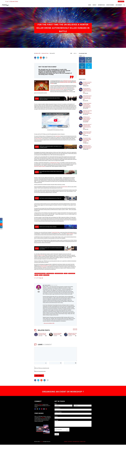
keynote (74, 82)
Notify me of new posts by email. (40, 371)
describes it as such (40, 255)
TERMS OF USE (82, 441)
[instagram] (37, 409)
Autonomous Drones (50, 273)
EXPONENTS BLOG (76, 441)
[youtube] (46, 409)
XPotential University (63, 82)
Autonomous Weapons (59, 273)
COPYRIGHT (70, 441)
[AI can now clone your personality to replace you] (36, 334)
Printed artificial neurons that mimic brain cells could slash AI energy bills (87, 97)
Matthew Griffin (37, 53)
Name (56, 403)
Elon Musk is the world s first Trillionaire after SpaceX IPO (87, 83)
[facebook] (35, 409)
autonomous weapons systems (39, 166)
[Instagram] (10, 1)
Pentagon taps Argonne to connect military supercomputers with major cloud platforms (87, 105)
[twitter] (44, 409)
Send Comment (39, 375)
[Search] (124, 5)
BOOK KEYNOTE (121, 1)
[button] (74, 329)
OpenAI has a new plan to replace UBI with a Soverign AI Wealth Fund (87, 112)
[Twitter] (8, 1)
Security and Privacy (44, 53)
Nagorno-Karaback (70, 233)
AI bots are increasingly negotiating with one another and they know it (57, 334)
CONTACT (65, 441)
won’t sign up (43, 266)
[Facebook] (5, 1)
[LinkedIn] (7, 1)
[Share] (14, 1)
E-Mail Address (58, 407)
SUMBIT (56, 434)
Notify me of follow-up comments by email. (41, 368)
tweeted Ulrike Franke (56, 232)
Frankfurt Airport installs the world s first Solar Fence (87, 133)
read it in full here (39, 138)
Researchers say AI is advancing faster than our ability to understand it (87, 147)
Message (57, 420)
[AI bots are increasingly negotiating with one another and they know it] (51, 334)
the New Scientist (64, 186)
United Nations (57, 136)
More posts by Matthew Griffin (49, 323)
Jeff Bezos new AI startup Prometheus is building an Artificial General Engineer (87, 119)
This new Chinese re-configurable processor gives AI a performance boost (87, 90)
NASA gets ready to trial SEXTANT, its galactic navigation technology (72, 334)
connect (68, 82)
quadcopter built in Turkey (54, 162)
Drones (66, 273)
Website (56, 416)
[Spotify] (16, 1)
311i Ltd (41, 441)
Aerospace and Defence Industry (40, 273)
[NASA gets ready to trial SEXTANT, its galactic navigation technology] (66, 334)
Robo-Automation (71, 273)
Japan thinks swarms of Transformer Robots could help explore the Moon (87, 126)
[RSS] (11, 1)
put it (68, 90)
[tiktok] (41, 409)
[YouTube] (13, 1)
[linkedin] (39, 409)
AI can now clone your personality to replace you (42, 334)
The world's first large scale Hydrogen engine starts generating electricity (87, 140)
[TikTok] (17, 1)
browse (52, 83)
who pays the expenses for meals (45, 265)
